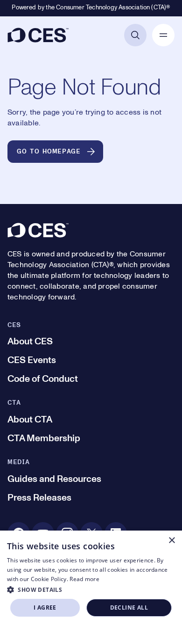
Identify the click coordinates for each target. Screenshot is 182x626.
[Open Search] (135, 35)
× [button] (171, 540)
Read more (84, 579)
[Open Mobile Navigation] (163, 35)
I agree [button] (45, 607)
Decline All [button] (129, 607)
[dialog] (91, 578)
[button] (91, 589)
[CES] (38, 35)
